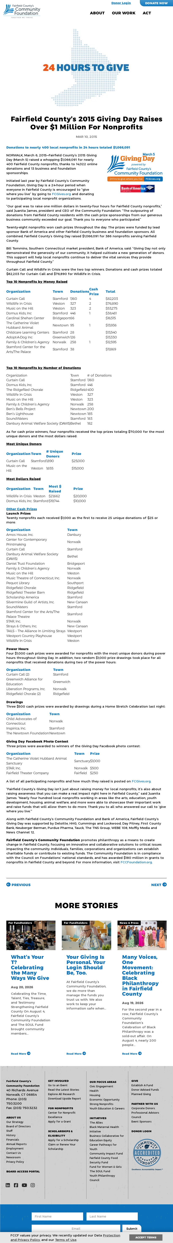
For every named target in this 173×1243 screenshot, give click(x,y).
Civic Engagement (101, 1086)
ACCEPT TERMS (145, 1237)
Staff (9, 1130)
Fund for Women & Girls (106, 1166)
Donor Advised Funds (145, 1089)
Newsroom (13, 1157)
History (11, 1135)
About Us (13, 1117)
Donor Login (121, 3)
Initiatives (98, 1118)
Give (134, 1080)
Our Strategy (14, 1122)
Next (156, 885)
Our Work (123, 13)
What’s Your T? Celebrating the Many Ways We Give (30, 967)
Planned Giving (141, 1094)
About (97, 13)
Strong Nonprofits (101, 1104)
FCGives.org (61, 194)
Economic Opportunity (105, 1099)
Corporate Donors (143, 1108)
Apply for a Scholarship (63, 1140)
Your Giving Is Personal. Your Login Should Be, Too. (85, 965)
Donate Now (156, 3)
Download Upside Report (64, 1098)
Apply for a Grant (59, 1121)
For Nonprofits (60, 1108)
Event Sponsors (141, 1121)
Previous (21, 885)
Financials (12, 1139)
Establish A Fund (142, 1085)
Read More (19, 1053)
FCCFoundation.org (136, 862)
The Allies (96, 1122)
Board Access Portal (23, 1171)
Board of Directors (18, 1126)
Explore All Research (61, 1094)
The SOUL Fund (100, 1171)
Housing (95, 1095)
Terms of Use (65, 1240)
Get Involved (58, 1080)
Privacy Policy (15, 1161)
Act (147, 13)
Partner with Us (144, 1103)
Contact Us (13, 1153)
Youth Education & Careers (107, 1108)
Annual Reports (16, 1144)
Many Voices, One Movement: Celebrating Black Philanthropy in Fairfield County (140, 975)
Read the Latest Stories (63, 1089)
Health (94, 1090)
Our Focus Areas (103, 1081)
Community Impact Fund (106, 1153)
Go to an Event (58, 1085)
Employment (15, 1148)
